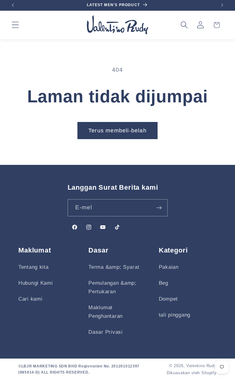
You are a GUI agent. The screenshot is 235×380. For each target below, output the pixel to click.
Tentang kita (33, 267)
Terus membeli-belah (117, 130)
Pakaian (169, 267)
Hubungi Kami (35, 283)
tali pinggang (174, 315)
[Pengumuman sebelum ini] (13, 5)
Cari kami (30, 299)
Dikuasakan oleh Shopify (192, 372)
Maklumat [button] (34, 250)
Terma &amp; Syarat (113, 267)
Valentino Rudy (201, 365)
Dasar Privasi (105, 332)
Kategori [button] (173, 250)
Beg (163, 283)
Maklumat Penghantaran (105, 312)
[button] (15, 25)
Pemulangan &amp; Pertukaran (112, 287)
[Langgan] (159, 207)
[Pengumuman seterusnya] (222, 5)
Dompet (168, 299)
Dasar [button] (98, 250)
